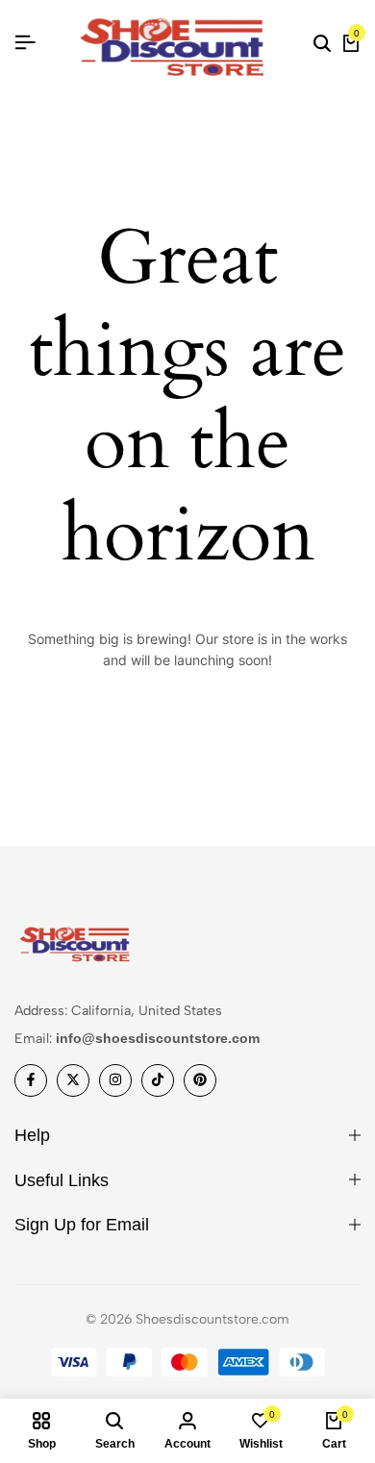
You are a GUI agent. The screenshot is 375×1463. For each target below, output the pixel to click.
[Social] (30, 1080)
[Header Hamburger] (25, 43)
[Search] (322, 43)
